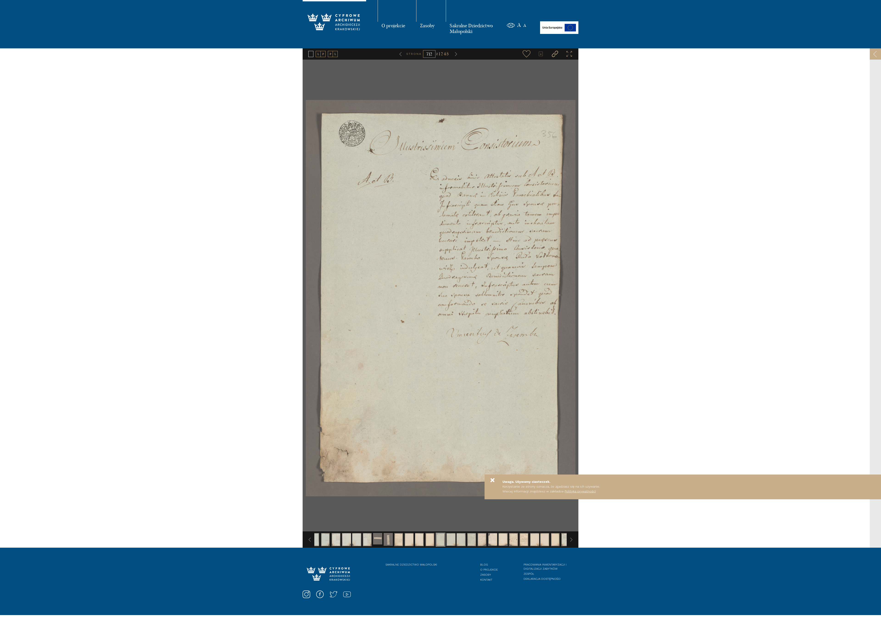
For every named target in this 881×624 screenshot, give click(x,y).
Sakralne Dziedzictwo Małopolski (471, 28)
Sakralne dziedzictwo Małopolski (411, 564)
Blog (484, 564)
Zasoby (427, 25)
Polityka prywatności (580, 491)
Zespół (529, 573)
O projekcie (393, 25)
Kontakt (486, 579)
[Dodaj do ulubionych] (526, 54)
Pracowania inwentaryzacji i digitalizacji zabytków (545, 566)
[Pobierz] (541, 54)
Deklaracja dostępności (542, 578)
